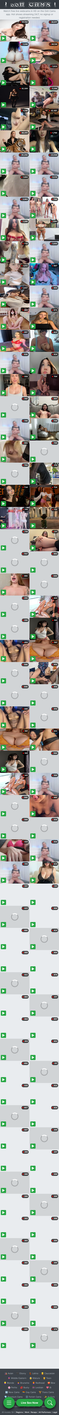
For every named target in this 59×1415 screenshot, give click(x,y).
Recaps (34, 1412)
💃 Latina (33, 1373)
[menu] (9, 1402)
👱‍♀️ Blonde (9, 1383)
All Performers (45, 1412)
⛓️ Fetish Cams (33, 1396)
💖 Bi (48, 1387)
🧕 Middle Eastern (17, 1378)
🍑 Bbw (51, 1383)
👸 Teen (47, 1378)
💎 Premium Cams (13, 1396)
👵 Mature (34, 1378)
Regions (19, 1412)
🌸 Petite (12, 1387)
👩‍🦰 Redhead (38, 1383)
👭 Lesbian (37, 1387)
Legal (55, 1412)
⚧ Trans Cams (46, 1392)
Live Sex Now (29, 1402)
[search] (50, 1402)
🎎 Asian (8, 1373)
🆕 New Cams (12, 1392)
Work (27, 1412)
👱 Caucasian (48, 1373)
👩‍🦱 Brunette (23, 1383)
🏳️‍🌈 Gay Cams (29, 1392)
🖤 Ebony (21, 1373)
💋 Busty (24, 1387)
